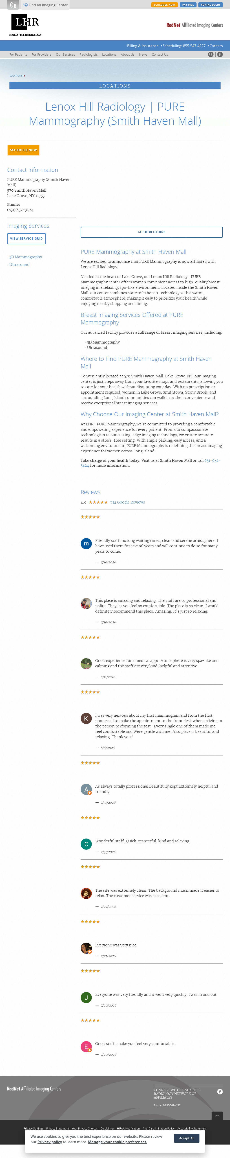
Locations (15, 75)
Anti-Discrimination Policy (159, 1128)
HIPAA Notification (128, 1128)
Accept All (186, 1138)
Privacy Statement (57, 1128)
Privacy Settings (33, 1128)
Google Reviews (127, 502)
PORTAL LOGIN (210, 4)
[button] (23, 150)
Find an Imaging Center (48, 4)
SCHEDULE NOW (164, 4)
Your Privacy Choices (85, 1128)
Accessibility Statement (191, 1128)
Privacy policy (50, 1141)
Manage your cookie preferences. (117, 1141)
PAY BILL (188, 4)
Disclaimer (107, 1128)
